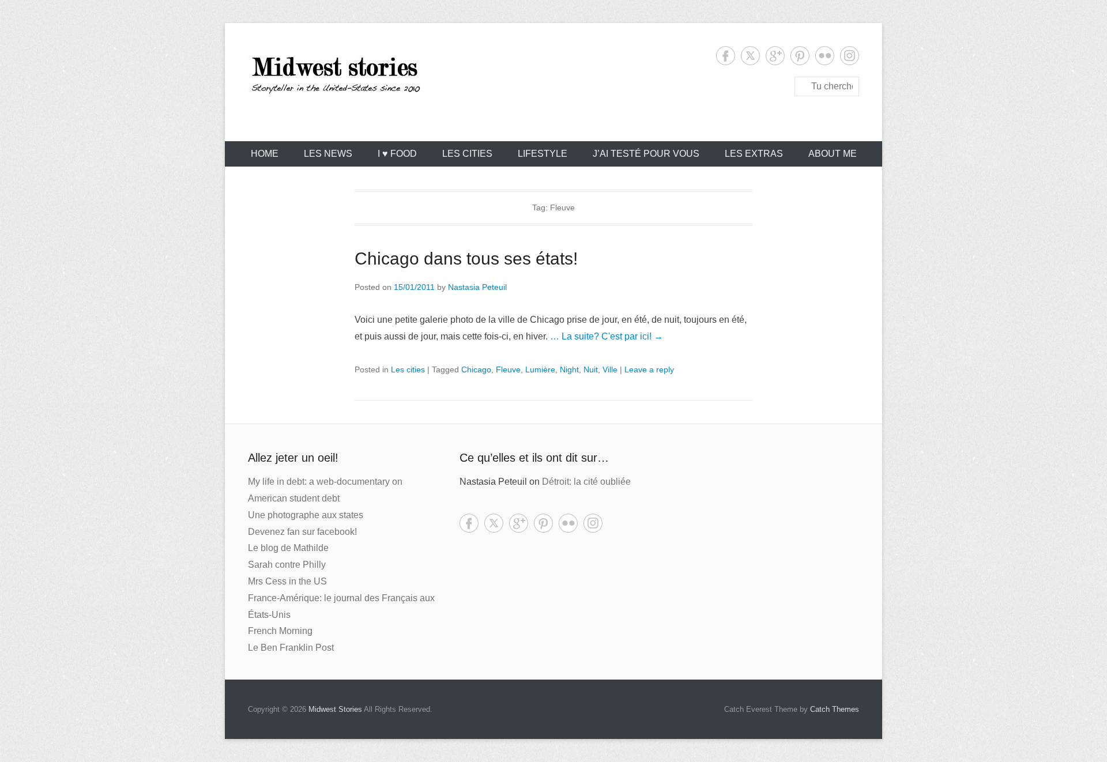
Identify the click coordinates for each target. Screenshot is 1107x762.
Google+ (775, 55)
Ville (610, 369)
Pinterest (799, 55)
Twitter (750, 55)
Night (569, 369)
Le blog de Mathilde (288, 548)
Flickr (824, 55)
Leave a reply (649, 369)
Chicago (476, 369)
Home (264, 154)
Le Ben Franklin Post (291, 647)
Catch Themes (834, 709)
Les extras (754, 154)
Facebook (725, 55)
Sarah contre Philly (287, 564)
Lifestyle (542, 154)
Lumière (540, 369)
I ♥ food (397, 154)
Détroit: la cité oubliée (586, 481)
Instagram (849, 55)
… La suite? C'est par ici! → (606, 336)
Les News (328, 154)
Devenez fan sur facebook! (302, 532)
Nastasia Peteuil (477, 287)
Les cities (467, 154)
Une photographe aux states (305, 515)
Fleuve (508, 369)
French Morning (280, 631)
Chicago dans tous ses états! (466, 258)
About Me (832, 154)
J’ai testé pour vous (646, 154)
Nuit (590, 369)
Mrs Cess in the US (287, 581)
